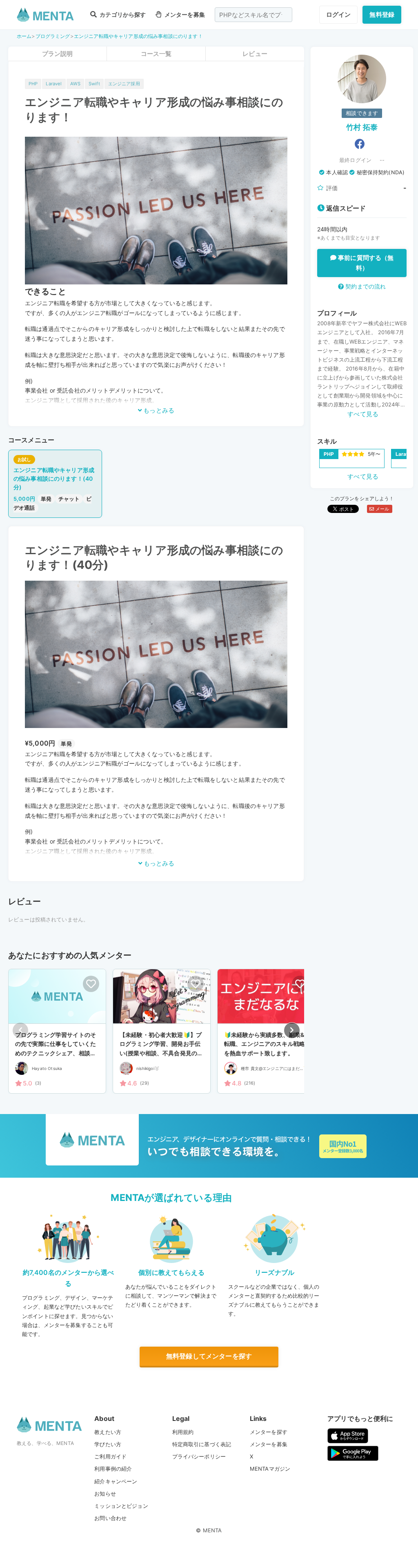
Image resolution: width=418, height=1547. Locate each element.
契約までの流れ (365, 286)
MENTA (212, 1530)
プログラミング (53, 36)
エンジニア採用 (124, 84)
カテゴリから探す (122, 14)
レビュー (254, 54)
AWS (75, 84)
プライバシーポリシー (199, 1456)
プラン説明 (57, 54)
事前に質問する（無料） (365, 263)
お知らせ (105, 1493)
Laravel (54, 84)
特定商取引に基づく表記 (201, 1444)
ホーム (24, 36)
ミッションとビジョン (121, 1506)
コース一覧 (156, 54)
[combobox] (253, 14)
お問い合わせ (110, 1518)
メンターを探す (268, 1432)
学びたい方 (107, 1444)
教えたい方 (107, 1432)
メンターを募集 (184, 14)
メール (381, 509)
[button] (292, 1030)
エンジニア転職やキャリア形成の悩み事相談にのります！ (138, 36)
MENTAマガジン (270, 1468)
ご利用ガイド (110, 1456)
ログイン (338, 14)
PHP (33, 84)
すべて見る (362, 414)
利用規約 (183, 1432)
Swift (94, 84)
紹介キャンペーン (115, 1481)
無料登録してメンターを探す (209, 1356)
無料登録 (381, 14)
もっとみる (158, 410)
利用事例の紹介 (113, 1468)
